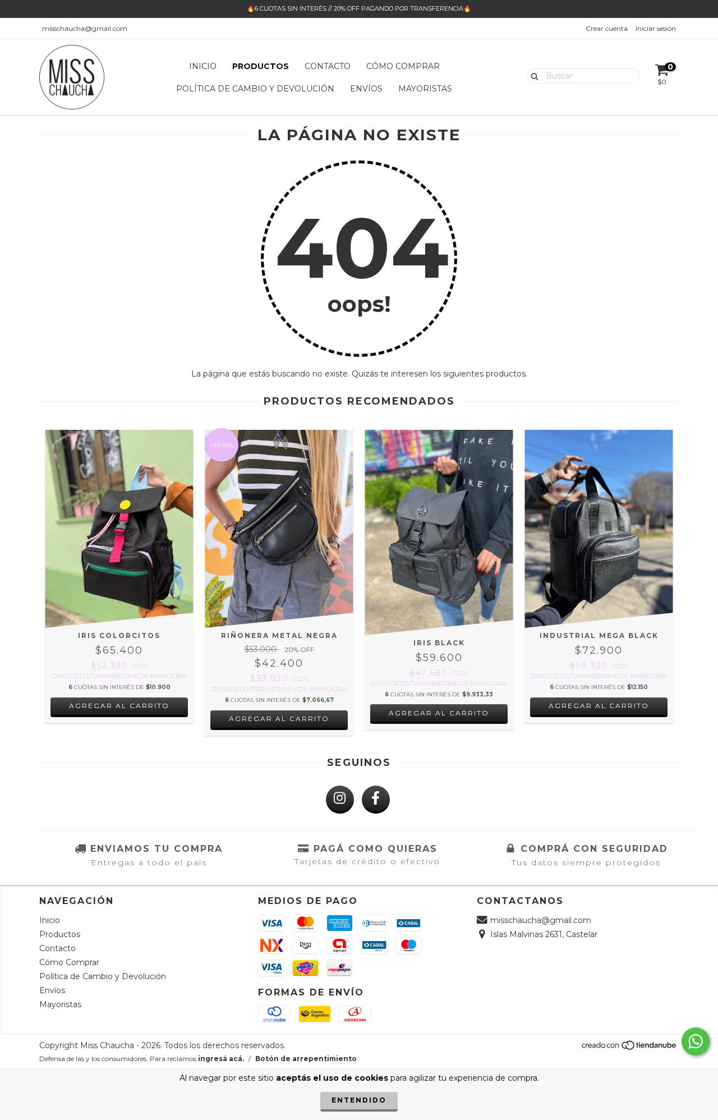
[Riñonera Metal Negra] (279, 529)
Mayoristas (425, 89)
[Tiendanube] (630, 1048)
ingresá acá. (221, 1058)
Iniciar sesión (656, 28)
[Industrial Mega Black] (598, 529)
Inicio (203, 66)
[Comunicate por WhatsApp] (696, 1041)
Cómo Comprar (403, 66)
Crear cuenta (607, 28)
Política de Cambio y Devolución (255, 89)
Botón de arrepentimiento (306, 1058)
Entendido (359, 1100)
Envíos (366, 89)
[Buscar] (532, 75)
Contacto (328, 66)
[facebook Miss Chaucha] (376, 800)
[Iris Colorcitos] (119, 529)
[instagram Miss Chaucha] (340, 800)
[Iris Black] (439, 532)
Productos (260, 66)
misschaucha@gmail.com (84, 28)
